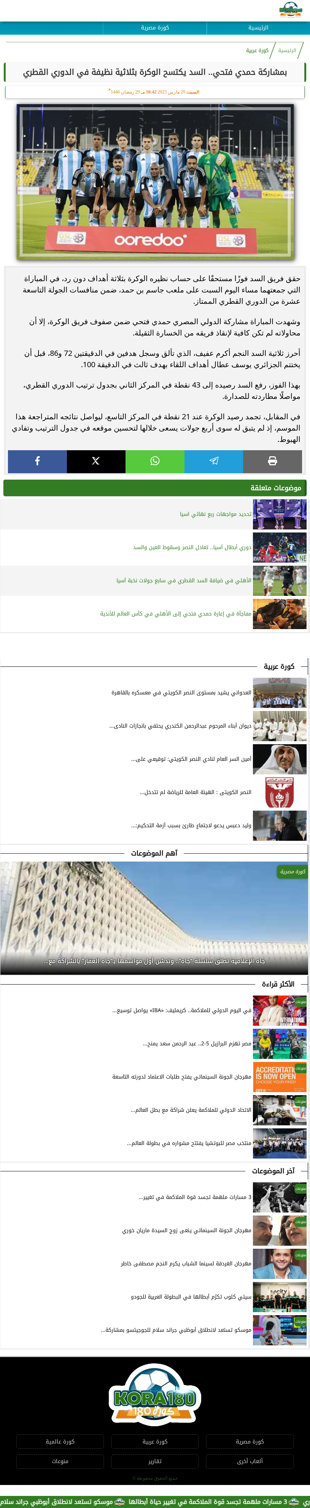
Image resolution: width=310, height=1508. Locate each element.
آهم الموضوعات (154, 853)
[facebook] (37, 461)
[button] (6, 959)
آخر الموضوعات (273, 1171)
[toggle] (51, 22)
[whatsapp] (155, 461)
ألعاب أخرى (250, 1461)
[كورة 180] (291, 10)
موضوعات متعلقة (276, 488)
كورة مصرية (155, 28)
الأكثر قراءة (278, 984)
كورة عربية (257, 50)
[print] (272, 461)
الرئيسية (258, 28)
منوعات (60, 1461)
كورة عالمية (60, 1442)
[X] (96, 461)
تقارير (155, 1461)
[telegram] (213, 461)
